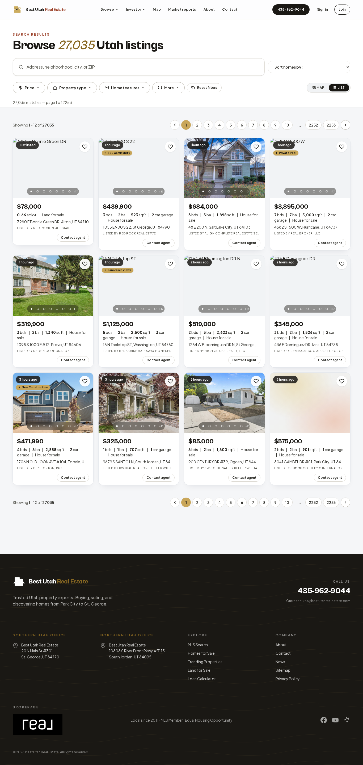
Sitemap (283, 670)
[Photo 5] (57, 191)
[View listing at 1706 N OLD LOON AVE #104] (53, 403)
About (209, 9)
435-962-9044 (291, 9)
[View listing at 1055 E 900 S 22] (139, 168)
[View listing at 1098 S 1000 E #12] (53, 285)
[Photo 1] (31, 191)
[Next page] (345, 125)
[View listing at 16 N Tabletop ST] (139, 285)
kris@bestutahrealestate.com (326, 601)
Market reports (182, 9)
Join (342, 9)
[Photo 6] (63, 191)
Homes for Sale (201, 653)
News (280, 661)
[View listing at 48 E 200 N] (224, 168)
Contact (229, 9)
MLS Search (198, 644)
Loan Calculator (202, 678)
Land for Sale (199, 670)
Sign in (322, 9)
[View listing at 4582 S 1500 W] (310, 168)
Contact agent (73, 237)
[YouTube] (335, 720)
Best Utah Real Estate (42, 752)
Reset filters (207, 88)
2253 (331, 125)
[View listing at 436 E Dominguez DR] (310, 285)
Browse (107, 9)
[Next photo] (86, 168)
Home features (125, 87)
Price (29, 87)
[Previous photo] (19, 168)
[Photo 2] (38, 191)
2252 (313, 125)
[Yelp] (347, 720)
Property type (72, 87)
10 (287, 125)
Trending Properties (205, 661)
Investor (133, 9)
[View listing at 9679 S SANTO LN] (139, 403)
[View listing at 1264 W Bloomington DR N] (224, 285)
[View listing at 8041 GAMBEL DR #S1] (310, 403)
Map (157, 9)
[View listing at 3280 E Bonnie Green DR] (53, 168)
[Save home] (84, 146)
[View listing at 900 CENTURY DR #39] (224, 403)
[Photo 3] (44, 191)
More (169, 87)
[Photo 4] (50, 191)
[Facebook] (323, 720)
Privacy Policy (288, 678)
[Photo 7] (69, 191)
